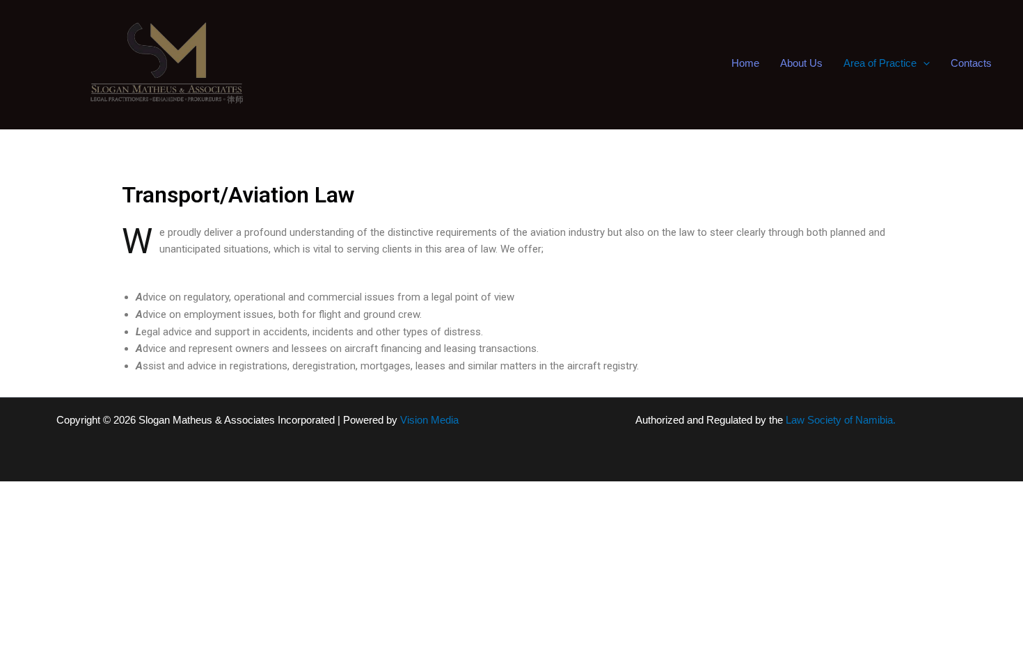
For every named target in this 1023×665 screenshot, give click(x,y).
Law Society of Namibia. (841, 420)
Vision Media (429, 420)
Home (745, 63)
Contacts (971, 63)
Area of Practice (880, 63)
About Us (801, 63)
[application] (923, 63)
